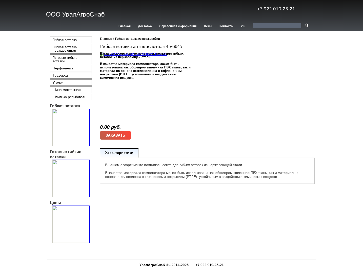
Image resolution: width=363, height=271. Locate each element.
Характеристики (119, 153)
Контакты (226, 26)
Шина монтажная (67, 90)
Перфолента (63, 68)
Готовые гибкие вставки (65, 59)
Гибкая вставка (65, 40)
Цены (208, 26)
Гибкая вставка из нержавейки (137, 39)
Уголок (58, 82)
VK (243, 26)
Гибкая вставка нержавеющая (65, 48)
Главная (125, 26)
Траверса (60, 75)
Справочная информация (178, 26)
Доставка (145, 26)
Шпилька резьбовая (69, 97)
